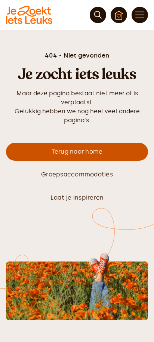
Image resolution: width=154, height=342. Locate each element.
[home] (29, 14)
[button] (140, 15)
